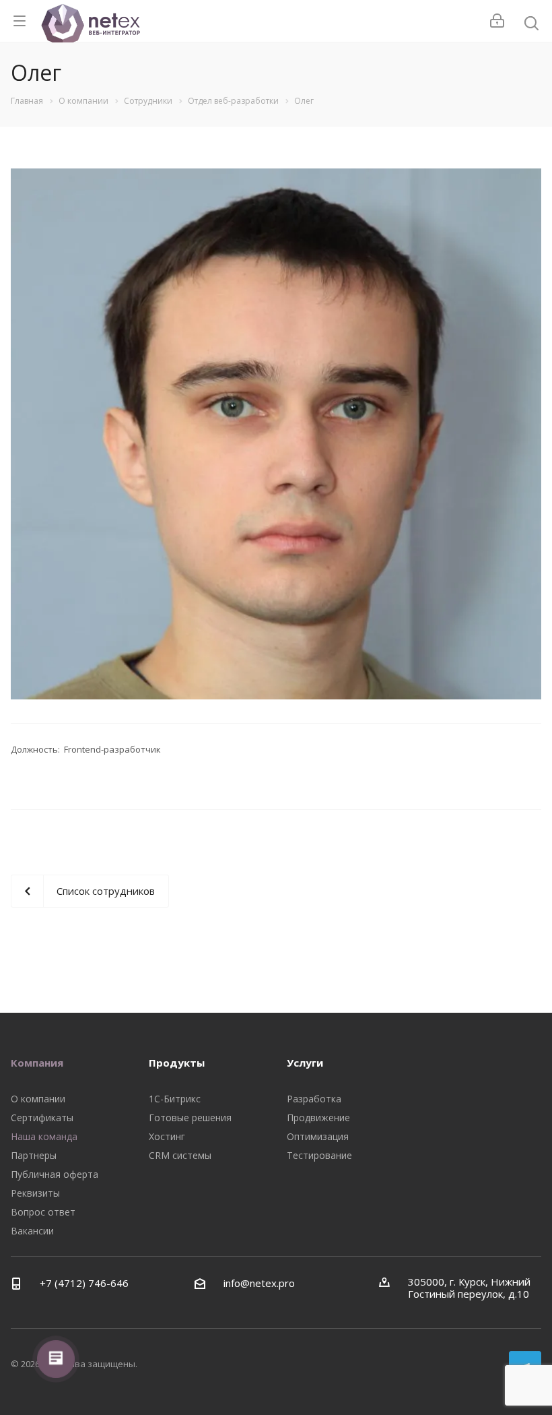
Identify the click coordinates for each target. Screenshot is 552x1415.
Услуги (305, 1062)
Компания (37, 1062)
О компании (38, 1098)
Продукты (177, 1062)
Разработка (314, 1098)
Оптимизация (318, 1136)
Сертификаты (42, 1117)
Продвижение (318, 1117)
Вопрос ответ (43, 1211)
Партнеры (34, 1155)
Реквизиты (35, 1193)
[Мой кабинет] (497, 21)
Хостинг (167, 1136)
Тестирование (319, 1155)
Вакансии (32, 1230)
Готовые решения (190, 1117)
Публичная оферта (54, 1174)
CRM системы (180, 1155)
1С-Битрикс (175, 1098)
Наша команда (44, 1136)
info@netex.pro (259, 1283)
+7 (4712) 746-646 (84, 1283)
